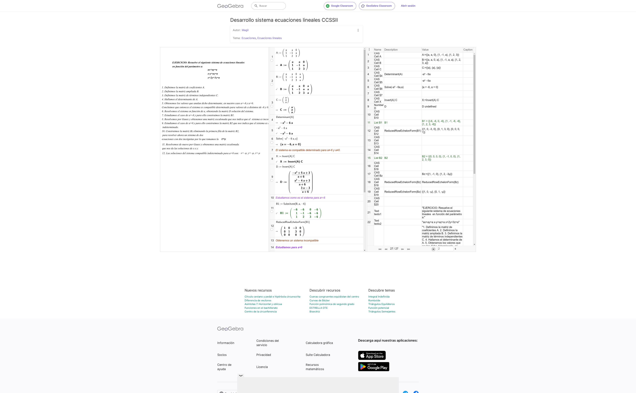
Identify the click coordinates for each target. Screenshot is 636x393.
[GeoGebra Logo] (230, 6)
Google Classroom (342, 5)
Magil (245, 30)
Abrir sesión (408, 5)
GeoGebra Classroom (379, 5)
